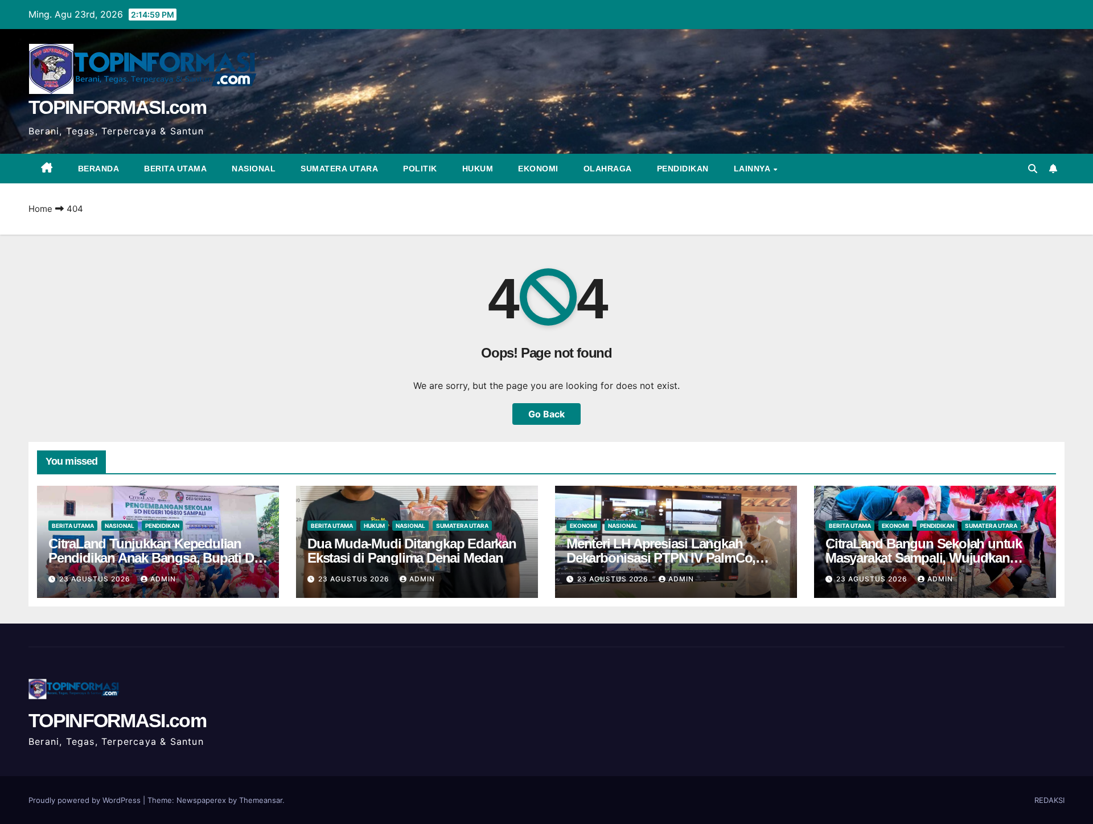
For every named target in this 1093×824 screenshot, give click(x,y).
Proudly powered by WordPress (85, 800)
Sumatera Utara (339, 168)
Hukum (478, 168)
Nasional (254, 168)
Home (40, 208)
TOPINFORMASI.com (117, 107)
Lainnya (753, 168)
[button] (1032, 168)
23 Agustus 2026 (96, 579)
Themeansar (260, 800)
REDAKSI (1049, 800)
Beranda (99, 168)
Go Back (546, 414)
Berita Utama (175, 168)
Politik (420, 168)
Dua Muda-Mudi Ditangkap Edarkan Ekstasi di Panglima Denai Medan (411, 550)
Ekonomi (538, 168)
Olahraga (608, 168)
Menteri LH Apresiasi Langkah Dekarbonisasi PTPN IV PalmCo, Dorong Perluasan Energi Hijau (660, 558)
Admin (163, 579)
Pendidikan (683, 168)
